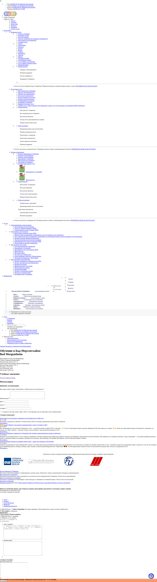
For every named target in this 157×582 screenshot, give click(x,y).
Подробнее (3, 581)
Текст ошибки (8, 524)
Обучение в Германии (12, 346)
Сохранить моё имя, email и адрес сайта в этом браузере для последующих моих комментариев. (31, 412)
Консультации (23, 483)
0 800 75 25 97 (23, 5)
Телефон (3, 408)
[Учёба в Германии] (0, 1)
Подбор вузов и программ (42, 483)
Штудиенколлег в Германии (8, 474)
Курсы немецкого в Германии (9, 471)
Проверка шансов (5, 483)
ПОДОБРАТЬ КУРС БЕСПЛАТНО (86, 86)
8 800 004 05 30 (24, 7)
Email (2, 405)
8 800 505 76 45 (22, 4)
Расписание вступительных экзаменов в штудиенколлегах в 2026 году (22, 418)
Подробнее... (4, 423)
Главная (2, 346)
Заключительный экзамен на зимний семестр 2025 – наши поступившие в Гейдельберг (27, 441)
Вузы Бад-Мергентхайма (7, 378)
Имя (2, 401)
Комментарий (5, 398)
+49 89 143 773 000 (19, 9)
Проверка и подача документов (60, 483)
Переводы (31, 483)
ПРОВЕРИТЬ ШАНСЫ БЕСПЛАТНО (84, 149)
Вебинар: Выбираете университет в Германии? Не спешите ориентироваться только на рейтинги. (30, 433)
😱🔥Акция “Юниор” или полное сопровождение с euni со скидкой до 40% (23, 425)
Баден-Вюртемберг (25, 346)
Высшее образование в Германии (10, 478)
